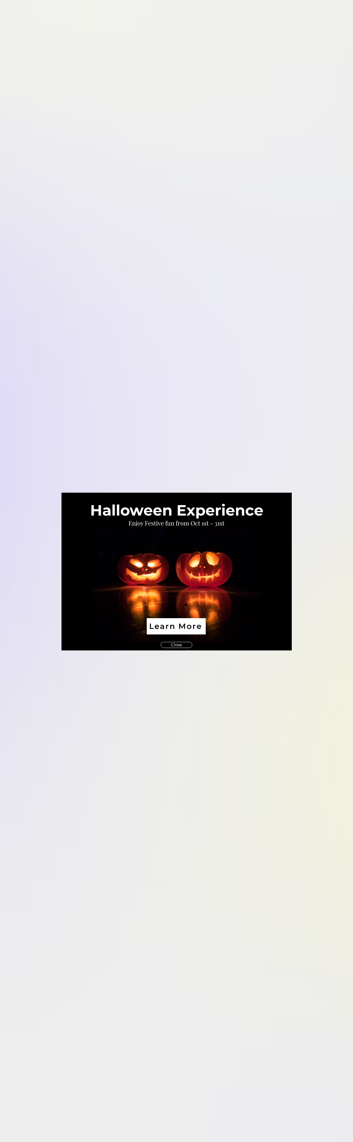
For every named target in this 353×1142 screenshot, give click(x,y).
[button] (281, 504)
